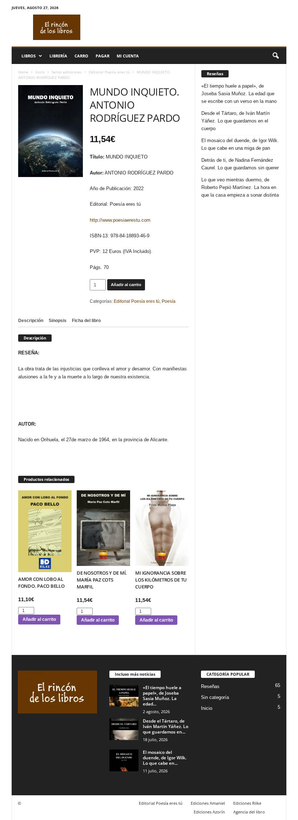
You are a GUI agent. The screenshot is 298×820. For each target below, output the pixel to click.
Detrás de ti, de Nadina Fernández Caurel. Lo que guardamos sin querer (240, 163)
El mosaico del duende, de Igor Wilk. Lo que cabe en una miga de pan (240, 144)
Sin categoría (215, 697)
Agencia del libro (249, 812)
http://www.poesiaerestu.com (120, 220)
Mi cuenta (128, 56)
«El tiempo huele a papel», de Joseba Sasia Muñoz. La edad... (162, 695)
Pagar (102, 56)
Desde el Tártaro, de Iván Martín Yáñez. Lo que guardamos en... (165, 726)
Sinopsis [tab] (58, 320)
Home (23, 72)
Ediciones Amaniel (208, 803)
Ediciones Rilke (247, 803)
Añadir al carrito (126, 284)
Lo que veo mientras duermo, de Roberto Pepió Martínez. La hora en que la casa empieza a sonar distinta (240, 187)
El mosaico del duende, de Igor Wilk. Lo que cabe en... (164, 757)
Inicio (40, 72)
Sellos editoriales (67, 72)
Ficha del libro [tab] (86, 320)
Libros (28, 56)
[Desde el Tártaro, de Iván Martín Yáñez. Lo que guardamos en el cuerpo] (123, 729)
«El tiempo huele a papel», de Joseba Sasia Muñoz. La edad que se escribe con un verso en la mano (239, 93)
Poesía (169, 301)
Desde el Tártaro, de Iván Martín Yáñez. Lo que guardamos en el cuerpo (235, 120)
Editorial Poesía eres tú (109, 72)
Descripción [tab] (30, 320)
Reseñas (210, 686)
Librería (58, 56)
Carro (81, 56)
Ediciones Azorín (209, 812)
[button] (275, 56)
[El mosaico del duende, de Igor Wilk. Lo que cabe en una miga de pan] (123, 760)
